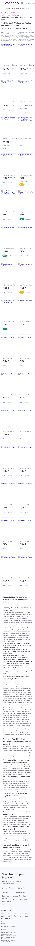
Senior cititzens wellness (9, 15)
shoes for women (20, 704)
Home (3, 13)
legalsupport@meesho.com (8, 940)
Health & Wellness (12, 13)
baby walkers (15, 708)
